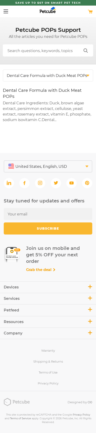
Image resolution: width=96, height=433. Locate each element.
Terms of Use (48, 372)
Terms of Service (20, 418)
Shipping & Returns (48, 361)
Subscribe (48, 228)
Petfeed (11, 310)
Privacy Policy (48, 383)
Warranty (48, 350)
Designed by (80, 402)
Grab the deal (39, 270)
